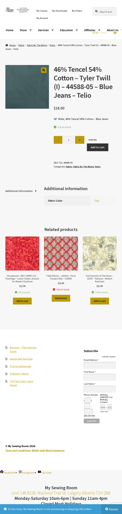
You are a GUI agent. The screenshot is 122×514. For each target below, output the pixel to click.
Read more (61, 298)
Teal (96, 200)
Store (23, 30)
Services (43, 30)
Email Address (91, 360)
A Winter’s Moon (19, 373)
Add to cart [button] (22, 300)
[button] (44, 70)
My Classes (41, 10)
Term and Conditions (18, 450)
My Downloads (59, 10)
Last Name (90, 384)
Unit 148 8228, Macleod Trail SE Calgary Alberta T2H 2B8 (61, 493)
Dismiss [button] (113, 509)
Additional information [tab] (19, 191)
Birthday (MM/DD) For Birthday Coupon (106, 398)
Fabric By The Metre (37, 45)
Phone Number (91, 395)
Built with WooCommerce (48, 450)
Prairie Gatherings (20, 366)
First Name (90, 372)
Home (9, 30)
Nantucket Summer (21, 359)
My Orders (77, 10)
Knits (52, 45)
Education (66, 30)
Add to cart (97, 147)
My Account (42, 18)
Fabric (21, 45)
